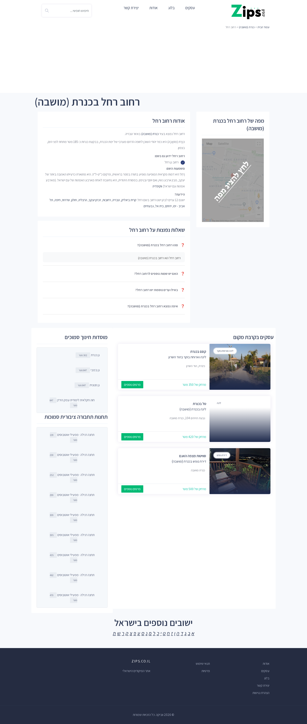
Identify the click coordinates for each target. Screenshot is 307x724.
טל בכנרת (199, 403)
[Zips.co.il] (248, 11)
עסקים (190, 7)
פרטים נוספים (132, 384)
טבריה (116, 200)
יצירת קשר (131, 7)
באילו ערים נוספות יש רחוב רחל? (160, 290)
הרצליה (82, 200)
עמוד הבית (263, 27)
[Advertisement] (153, 61)
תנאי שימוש (203, 663)
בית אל (159, 206)
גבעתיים (149, 206)
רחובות (107, 200)
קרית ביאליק (128, 200)
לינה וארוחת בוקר (225, 350)
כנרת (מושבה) (247, 27)
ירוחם (168, 206)
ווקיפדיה (157, 186)
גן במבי (89, 370)
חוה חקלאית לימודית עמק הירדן (72, 402)
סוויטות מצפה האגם (192, 456)
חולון (74, 200)
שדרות (66, 200)
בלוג (171, 7)
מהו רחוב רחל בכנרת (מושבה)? (161, 245)
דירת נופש (222, 455)
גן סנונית (89, 385)
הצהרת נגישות (260, 693)
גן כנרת (89, 355)
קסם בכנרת (198, 351)
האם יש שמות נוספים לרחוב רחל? (159, 273)
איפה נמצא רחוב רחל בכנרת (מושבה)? (156, 306)
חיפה (58, 200)
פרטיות (206, 671)
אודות (153, 7)
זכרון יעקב (95, 200)
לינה (219, 403)
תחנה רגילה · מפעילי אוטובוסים (72, 437)
